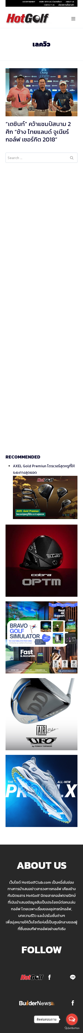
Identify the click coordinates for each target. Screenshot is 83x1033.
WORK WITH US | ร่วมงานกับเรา (50, 1)
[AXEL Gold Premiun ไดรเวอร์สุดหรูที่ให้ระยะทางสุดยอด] (45, 497)
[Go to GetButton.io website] (72, 1028)
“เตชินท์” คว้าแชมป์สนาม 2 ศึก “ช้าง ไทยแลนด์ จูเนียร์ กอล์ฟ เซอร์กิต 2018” (38, 131)
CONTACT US (49, 4)
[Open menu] (73, 18)
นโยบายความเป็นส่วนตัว (66, 4)
